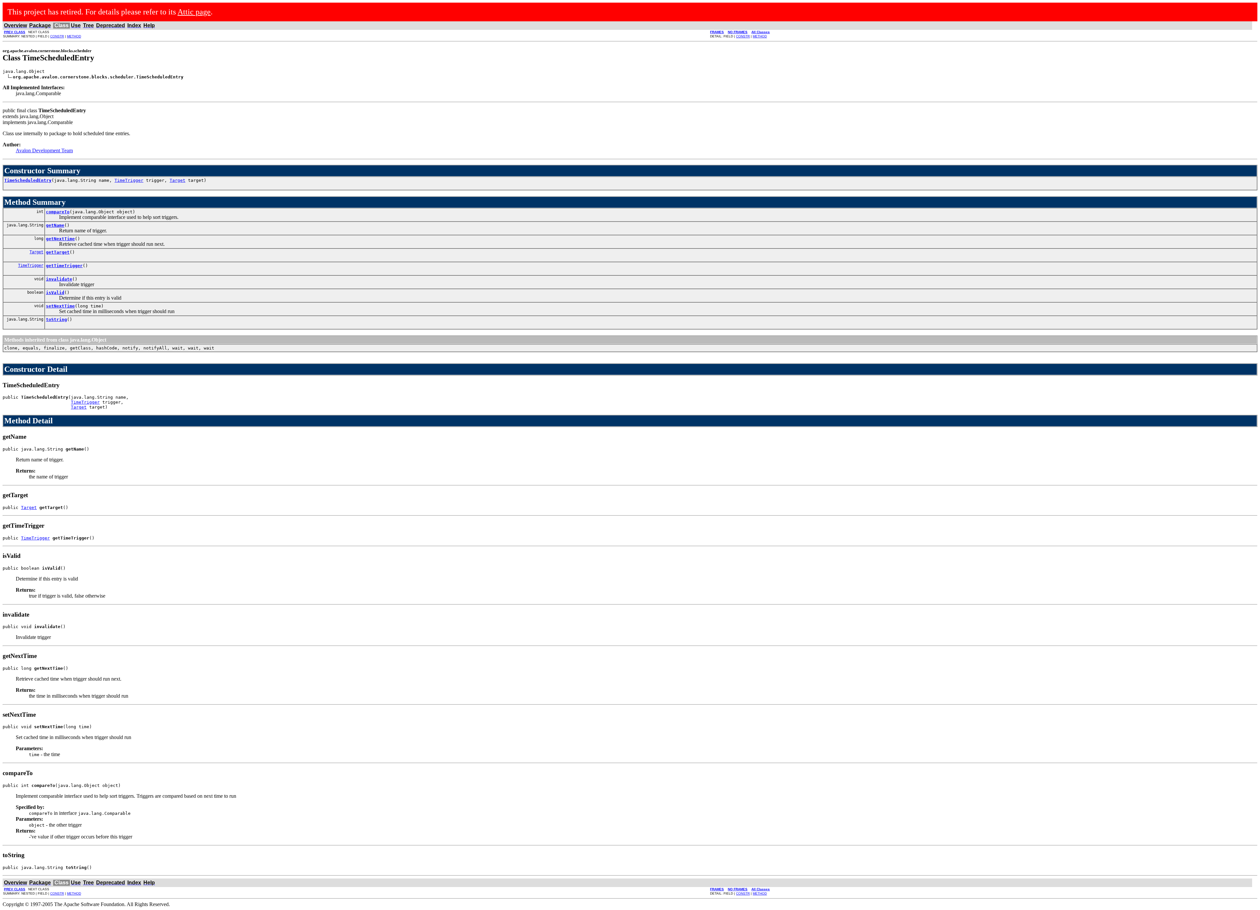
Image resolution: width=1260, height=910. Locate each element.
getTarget (58, 252)
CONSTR (57, 36)
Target (177, 180)
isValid (55, 292)
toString (56, 319)
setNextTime (60, 306)
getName (55, 225)
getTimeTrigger (64, 265)
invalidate (59, 279)
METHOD (74, 36)
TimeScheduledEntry (28, 180)
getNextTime (60, 238)
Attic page (194, 12)
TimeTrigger (129, 180)
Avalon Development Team (44, 150)
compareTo (58, 211)
